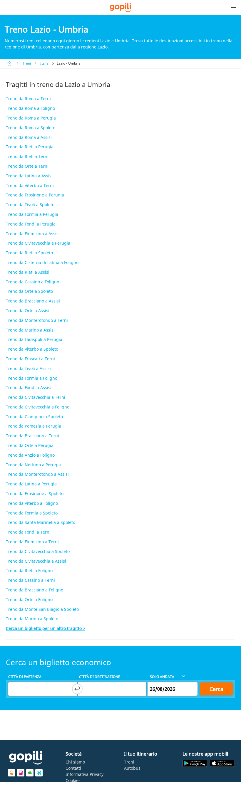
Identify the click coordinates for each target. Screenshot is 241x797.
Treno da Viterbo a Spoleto (32, 349)
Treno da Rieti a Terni (27, 156)
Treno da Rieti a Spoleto (29, 252)
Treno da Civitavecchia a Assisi (36, 561)
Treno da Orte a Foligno (29, 599)
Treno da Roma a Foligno (30, 108)
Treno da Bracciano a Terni (32, 435)
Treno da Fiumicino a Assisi (33, 233)
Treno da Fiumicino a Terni (32, 541)
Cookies (73, 780)
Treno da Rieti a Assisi (27, 272)
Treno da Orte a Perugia (29, 445)
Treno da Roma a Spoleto (30, 127)
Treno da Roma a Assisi (29, 137)
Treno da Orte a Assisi (27, 310)
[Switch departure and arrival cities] (77, 689)
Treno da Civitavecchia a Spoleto (38, 551)
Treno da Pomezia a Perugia (33, 426)
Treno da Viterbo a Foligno (32, 503)
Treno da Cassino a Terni (30, 580)
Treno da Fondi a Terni (28, 532)
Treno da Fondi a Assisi (28, 387)
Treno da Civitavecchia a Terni (35, 397)
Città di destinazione (99, 676)
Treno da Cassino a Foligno (32, 282)
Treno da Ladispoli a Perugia (34, 339)
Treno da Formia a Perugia (32, 214)
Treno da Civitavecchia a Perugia (38, 243)
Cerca (216, 688)
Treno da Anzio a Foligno (30, 455)
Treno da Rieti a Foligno (29, 570)
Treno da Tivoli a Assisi (28, 368)
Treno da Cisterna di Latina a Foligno (42, 262)
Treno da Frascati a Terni (30, 358)
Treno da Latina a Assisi (29, 176)
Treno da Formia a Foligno (31, 378)
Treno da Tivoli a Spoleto (30, 204)
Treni (26, 63)
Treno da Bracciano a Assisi (33, 301)
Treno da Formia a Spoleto (32, 513)
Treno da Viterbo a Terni (30, 185)
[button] (233, 7)
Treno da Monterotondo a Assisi (37, 474)
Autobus (132, 768)
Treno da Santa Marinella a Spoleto (40, 522)
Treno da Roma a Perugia (31, 118)
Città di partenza (24, 676)
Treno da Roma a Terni (28, 98)
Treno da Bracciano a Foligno (34, 590)
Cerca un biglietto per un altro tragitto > (45, 628)
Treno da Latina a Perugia (31, 484)
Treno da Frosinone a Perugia (35, 195)
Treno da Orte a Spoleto (29, 291)
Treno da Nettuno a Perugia (33, 465)
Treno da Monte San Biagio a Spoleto (42, 609)
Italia (44, 63)
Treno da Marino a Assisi (30, 330)
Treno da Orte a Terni (27, 166)
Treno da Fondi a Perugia (31, 224)
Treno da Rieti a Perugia (29, 146)
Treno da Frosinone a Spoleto (34, 493)
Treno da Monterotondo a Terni (37, 320)
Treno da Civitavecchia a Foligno (37, 407)
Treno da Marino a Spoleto (32, 618)
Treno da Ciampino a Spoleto (34, 416)
